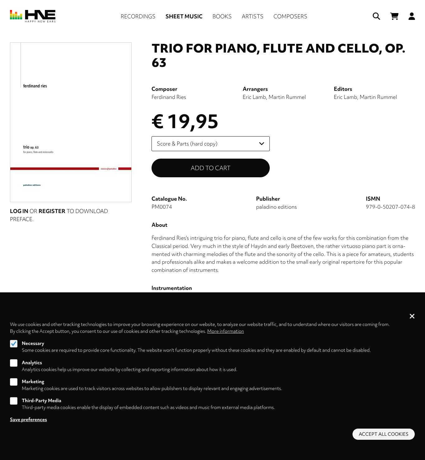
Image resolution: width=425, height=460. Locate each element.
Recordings (138, 16)
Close (412, 316)
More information (225, 331)
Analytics (32, 362)
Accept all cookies (384, 434)
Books (222, 16)
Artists (253, 16)
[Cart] (394, 16)
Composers (290, 16)
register (52, 211)
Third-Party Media (41, 400)
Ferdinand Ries (169, 96)
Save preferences (28, 419)
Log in (19, 211)
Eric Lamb (254, 96)
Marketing (33, 382)
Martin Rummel (287, 96)
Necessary (33, 343)
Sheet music (184, 16)
